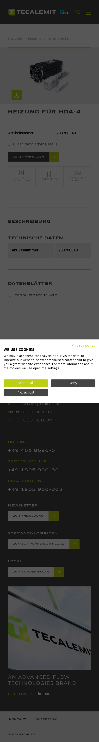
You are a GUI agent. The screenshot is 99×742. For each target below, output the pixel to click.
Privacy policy (83, 345)
